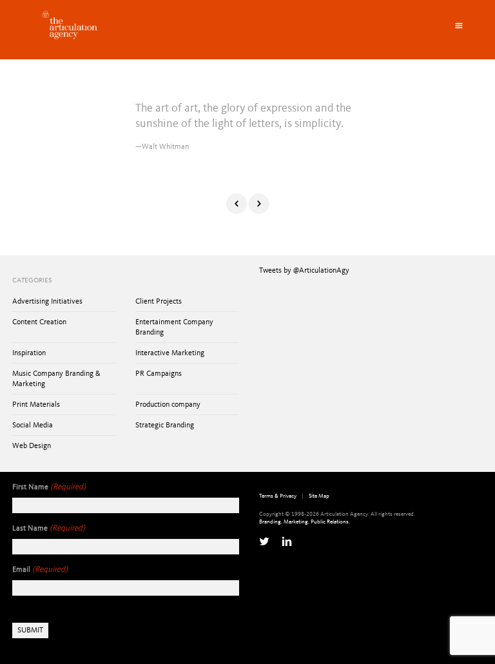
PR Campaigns (158, 374)
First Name (49, 487)
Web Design (31, 446)
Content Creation (39, 322)
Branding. (270, 522)
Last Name (48, 528)
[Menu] (459, 26)
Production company (167, 405)
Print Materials (36, 405)
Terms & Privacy (277, 496)
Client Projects (158, 302)
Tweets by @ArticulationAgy (304, 271)
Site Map (319, 496)
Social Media (32, 425)
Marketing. (296, 522)
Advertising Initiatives (47, 302)
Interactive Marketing (169, 353)
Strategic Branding (164, 425)
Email (40, 569)
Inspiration (29, 353)
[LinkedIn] (287, 541)
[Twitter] (264, 541)
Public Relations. (330, 522)
